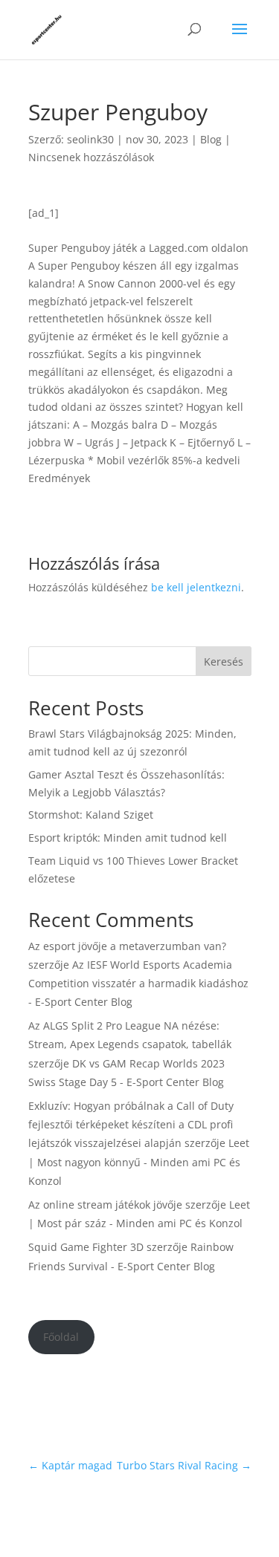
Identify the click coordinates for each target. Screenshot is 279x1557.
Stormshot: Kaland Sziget (90, 814)
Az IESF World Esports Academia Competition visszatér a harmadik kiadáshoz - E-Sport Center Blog (138, 983)
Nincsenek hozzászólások (91, 157)
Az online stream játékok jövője (105, 1204)
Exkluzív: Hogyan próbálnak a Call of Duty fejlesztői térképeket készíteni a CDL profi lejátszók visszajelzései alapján (131, 1124)
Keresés (223, 661)
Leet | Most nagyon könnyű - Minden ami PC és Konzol (138, 1161)
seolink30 (90, 139)
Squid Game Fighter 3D (86, 1247)
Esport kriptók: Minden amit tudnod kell (127, 837)
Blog (211, 139)
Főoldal (61, 1337)
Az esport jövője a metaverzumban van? (127, 946)
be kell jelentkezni (196, 587)
